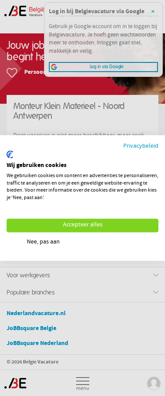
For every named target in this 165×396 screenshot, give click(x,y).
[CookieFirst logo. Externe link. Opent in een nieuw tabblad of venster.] (10, 155)
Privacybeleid (140, 146)
